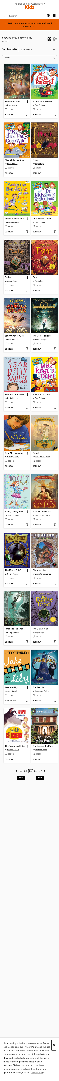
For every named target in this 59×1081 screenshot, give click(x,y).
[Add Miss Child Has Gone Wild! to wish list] (27, 173)
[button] (49, 40)
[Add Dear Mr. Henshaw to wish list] (27, 466)
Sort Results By (9, 49)
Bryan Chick (12, 105)
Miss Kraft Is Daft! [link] (41, 394)
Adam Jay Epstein (42, 691)
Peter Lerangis (41, 339)
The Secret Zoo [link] (12, 101)
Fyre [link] (35, 277)
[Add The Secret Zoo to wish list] (27, 115)
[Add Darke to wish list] (27, 290)
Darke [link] (8, 277)
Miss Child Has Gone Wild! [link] (15, 160)
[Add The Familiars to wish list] (55, 701)
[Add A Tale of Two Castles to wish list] (55, 525)
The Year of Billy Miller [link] (15, 394)
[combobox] (24, 16)
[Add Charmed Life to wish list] (55, 583)
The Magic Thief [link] (13, 570)
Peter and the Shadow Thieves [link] (15, 629)
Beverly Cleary (13, 457)
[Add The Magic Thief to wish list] (27, 583)
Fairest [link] (36, 453)
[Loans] (48, 16)
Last (40, 778)
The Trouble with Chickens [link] (15, 746)
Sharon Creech (41, 750)
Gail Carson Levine (42, 457)
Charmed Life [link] (39, 570)
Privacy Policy (30, 1046)
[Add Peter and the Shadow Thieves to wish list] (27, 642)
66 (35, 771)
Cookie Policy (37, 1072)
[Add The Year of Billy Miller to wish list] (27, 408)
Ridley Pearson (13, 632)
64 (25, 771)
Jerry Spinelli (12, 691)
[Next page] (44, 771)
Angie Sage (39, 164)
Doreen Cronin (13, 750)
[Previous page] (16, 771)
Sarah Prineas (12, 574)
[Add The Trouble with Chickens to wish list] (27, 759)
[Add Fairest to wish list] (55, 466)
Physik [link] (36, 160)
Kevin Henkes (12, 398)
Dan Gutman (40, 105)
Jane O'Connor (13, 515)
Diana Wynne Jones (43, 574)
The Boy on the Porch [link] (43, 746)
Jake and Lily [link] (11, 687)
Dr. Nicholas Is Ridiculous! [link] (43, 218)
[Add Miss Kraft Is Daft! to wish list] (55, 408)
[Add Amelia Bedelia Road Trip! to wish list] (27, 232)
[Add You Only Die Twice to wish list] (27, 349)
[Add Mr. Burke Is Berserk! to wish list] (55, 115)
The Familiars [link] (39, 687)
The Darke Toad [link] (40, 629)
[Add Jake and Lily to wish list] (27, 701)
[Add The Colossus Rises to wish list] (55, 349)
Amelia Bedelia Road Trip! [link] (15, 218)
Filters (7, 57)
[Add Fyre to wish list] (55, 290)
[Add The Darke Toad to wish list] (55, 642)
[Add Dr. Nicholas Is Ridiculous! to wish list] (55, 232)
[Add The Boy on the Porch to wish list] (55, 759)
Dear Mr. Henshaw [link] (14, 453)
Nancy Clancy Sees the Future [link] (15, 511)
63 (20, 771)
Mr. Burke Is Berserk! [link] (43, 101)
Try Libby (8, 23)
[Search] (4, 16)
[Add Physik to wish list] (55, 173)
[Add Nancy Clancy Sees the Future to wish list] (27, 525)
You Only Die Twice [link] (14, 336)
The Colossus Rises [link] (42, 336)
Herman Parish (13, 222)
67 (40, 771)
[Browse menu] (54, 16)
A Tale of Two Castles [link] (43, 511)
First (21, 778)
